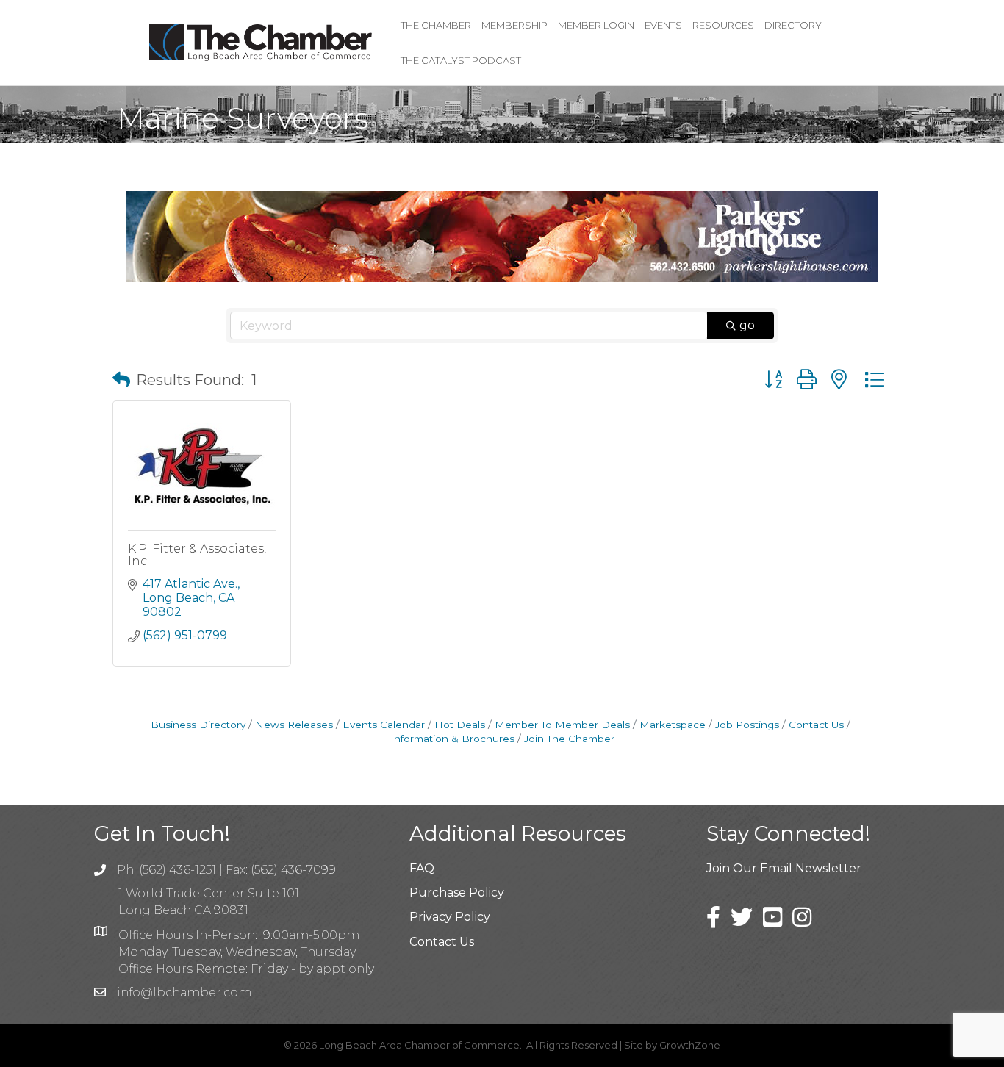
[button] (121, 380)
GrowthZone (689, 1045)
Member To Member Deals (562, 724)
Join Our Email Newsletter (783, 868)
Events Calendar (384, 724)
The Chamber (436, 25)
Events (663, 25)
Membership (514, 25)
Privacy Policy (449, 917)
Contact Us (816, 724)
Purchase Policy (456, 892)
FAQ (421, 868)
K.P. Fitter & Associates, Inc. (197, 555)
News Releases (294, 724)
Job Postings (747, 724)
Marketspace (672, 724)
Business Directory (198, 724)
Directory (793, 25)
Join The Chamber (569, 738)
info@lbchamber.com (184, 992)
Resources (723, 25)
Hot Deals (459, 724)
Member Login (596, 25)
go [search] (747, 325)
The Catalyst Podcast (461, 60)
